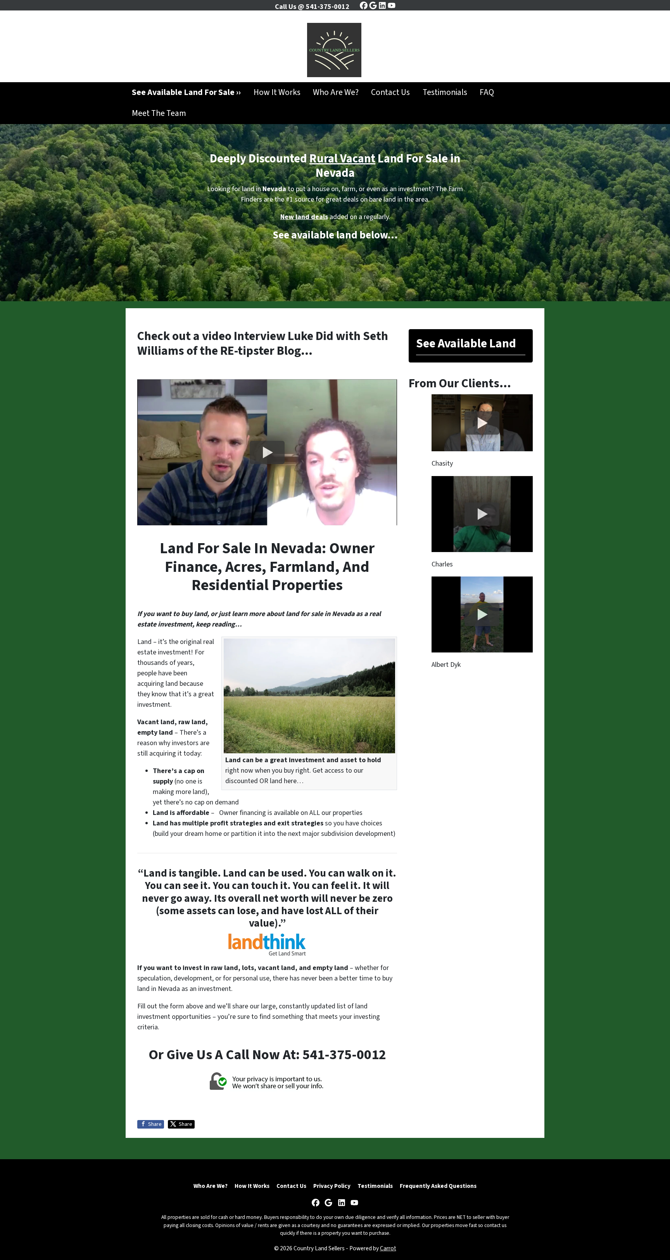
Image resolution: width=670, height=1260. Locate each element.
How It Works (277, 92)
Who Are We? (336, 92)
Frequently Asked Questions (438, 1186)
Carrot (388, 1248)
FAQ (487, 92)
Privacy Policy (332, 1186)
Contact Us (390, 92)
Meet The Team (159, 113)
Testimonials (445, 92)
